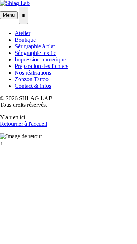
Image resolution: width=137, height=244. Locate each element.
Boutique (25, 40)
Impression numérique (40, 59)
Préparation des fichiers (41, 66)
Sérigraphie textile (35, 53)
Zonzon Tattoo (32, 79)
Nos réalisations (33, 73)
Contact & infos (33, 86)
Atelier (22, 33)
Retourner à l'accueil (23, 124)
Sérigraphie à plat (35, 46)
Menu (9, 15)
